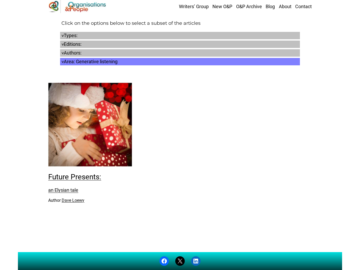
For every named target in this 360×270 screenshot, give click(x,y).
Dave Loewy (73, 200)
